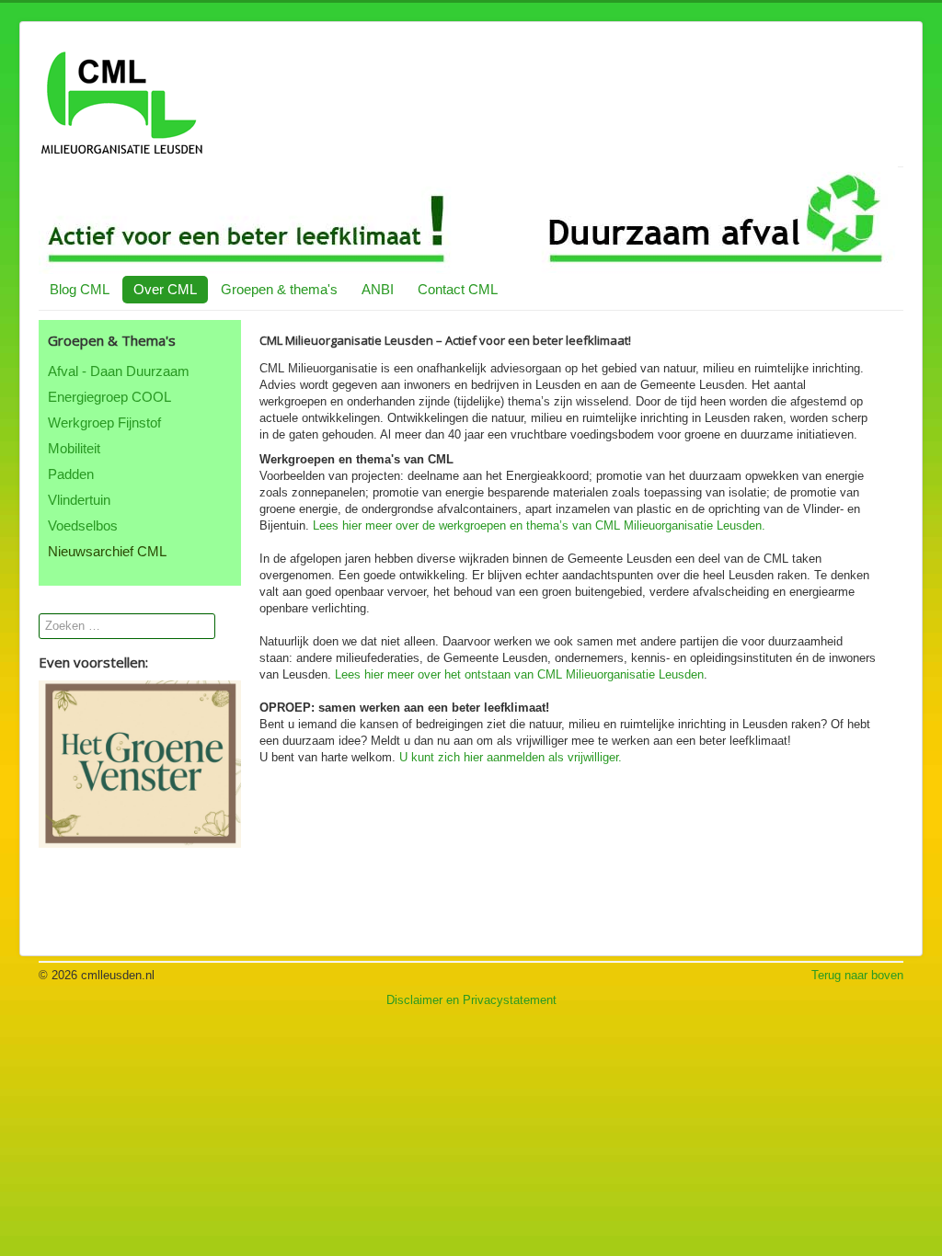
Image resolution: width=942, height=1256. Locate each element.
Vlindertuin (79, 500)
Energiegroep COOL (109, 397)
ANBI (378, 289)
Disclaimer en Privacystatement (471, 1000)
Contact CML (458, 289)
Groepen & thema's (279, 289)
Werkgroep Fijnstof (104, 422)
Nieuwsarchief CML (107, 551)
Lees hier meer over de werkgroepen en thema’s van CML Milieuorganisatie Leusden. (539, 525)
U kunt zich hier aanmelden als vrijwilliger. (510, 757)
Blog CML (79, 289)
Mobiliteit (74, 448)
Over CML (165, 289)
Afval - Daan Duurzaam (119, 371)
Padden (71, 474)
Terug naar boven (857, 975)
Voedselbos (83, 525)
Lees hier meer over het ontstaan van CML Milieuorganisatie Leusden (519, 674)
